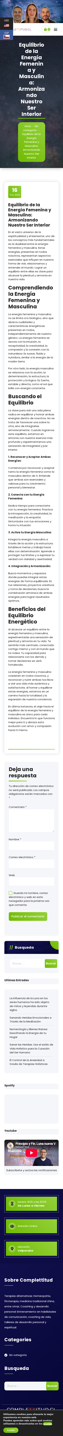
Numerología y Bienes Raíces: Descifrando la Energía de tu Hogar (29, 1033)
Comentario (18, 807)
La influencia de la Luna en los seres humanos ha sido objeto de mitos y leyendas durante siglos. (29, 1004)
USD (8, 23)
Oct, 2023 (14, 191)
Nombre (15, 839)
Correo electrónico (22, 857)
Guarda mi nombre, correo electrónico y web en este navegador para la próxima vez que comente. (29, 899)
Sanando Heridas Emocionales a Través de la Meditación (30, 1019)
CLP (8, 34)
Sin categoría (30, 128)
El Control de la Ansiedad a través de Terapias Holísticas (29, 1062)
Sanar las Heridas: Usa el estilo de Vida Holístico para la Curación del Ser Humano (31, 1048)
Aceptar (11, 1430)
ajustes (47, 1423)
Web (12, 875)
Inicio (28, 126)
